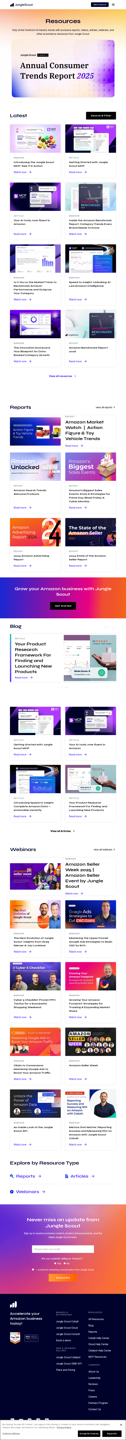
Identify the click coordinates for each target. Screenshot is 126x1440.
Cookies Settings (11, 1433)
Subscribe (63, 1277)
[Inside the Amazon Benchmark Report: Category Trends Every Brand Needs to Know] (90, 196)
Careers (92, 1396)
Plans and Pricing (65, 1369)
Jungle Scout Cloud (67, 1327)
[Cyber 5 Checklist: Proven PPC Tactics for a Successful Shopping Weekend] (35, 975)
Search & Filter (101, 115)
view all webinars (105, 849)
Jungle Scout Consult (68, 1334)
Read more (78, 172)
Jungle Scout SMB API (69, 1363)
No (68, 1263)
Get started (63, 605)
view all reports (106, 407)
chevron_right (112, 102)
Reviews (93, 1384)
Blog (90, 1325)
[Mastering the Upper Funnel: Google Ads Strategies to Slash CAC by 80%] (90, 914)
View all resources (63, 376)
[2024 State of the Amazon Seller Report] (90, 531)
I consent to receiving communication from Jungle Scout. (64, 1269)
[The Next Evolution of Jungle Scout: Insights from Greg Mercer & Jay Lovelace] (35, 914)
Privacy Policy (64, 1427)
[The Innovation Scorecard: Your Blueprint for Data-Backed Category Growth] (35, 323)
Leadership (94, 1377)
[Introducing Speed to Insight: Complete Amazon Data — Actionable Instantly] (35, 778)
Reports (92, 1331)
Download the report (38, 79)
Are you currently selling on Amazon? (63, 1258)
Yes (59, 1263)
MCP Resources (97, 1356)
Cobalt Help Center (98, 1338)
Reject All (112, 1433)
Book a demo (63, 1340)
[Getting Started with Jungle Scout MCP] (90, 138)
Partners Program (98, 1402)
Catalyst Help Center (99, 1350)
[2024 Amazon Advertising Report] (35, 531)
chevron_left (104, 102)
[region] (63, 1430)
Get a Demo (99, 5)
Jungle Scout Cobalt (67, 1321)
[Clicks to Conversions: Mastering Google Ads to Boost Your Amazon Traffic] (35, 1041)
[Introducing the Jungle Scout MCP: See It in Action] (35, 138)
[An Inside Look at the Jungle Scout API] (35, 1103)
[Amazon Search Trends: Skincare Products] (35, 466)
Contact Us (94, 1409)
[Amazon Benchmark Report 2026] (90, 323)
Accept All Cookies (89, 1433)
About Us (93, 1371)
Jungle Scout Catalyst (68, 1357)
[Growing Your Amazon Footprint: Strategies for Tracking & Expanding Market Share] (90, 975)
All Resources (96, 1319)
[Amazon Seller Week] (90, 1041)
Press (91, 1390)
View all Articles (63, 831)
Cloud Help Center (98, 1344)
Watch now (23, 172)
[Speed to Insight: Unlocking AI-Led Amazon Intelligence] (90, 258)
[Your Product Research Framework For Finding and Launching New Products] (90, 778)
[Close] (121, 1424)
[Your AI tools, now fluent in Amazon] (35, 196)
